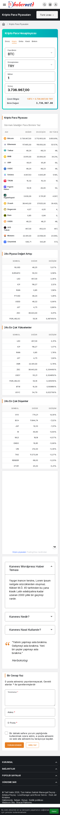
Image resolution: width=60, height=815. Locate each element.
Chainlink (11, 241)
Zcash (10, 203)
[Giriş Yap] (55, 4)
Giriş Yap (32, 745)
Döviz (7, 41)
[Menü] (4, 4)
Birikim (34, 41)
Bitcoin (10, 138)
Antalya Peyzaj (9, 795)
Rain (9, 215)
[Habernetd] (21, 4)
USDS (10, 221)
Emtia (21, 41)
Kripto (14, 41)
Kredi (27, 41)
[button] (50, 4)
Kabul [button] (54, 811)
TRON (10, 180)
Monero (10, 236)
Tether (10, 150)
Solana (10, 174)
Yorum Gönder (14, 745)
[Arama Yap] (44, 4)
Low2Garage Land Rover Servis (32, 795)
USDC (10, 168)
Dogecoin (11, 209)
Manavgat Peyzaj (47, 792)
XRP (9, 162)
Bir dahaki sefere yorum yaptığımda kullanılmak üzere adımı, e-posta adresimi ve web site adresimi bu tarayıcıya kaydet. (31, 736)
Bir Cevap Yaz (15, 675)
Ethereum (11, 144)
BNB (9, 156)
